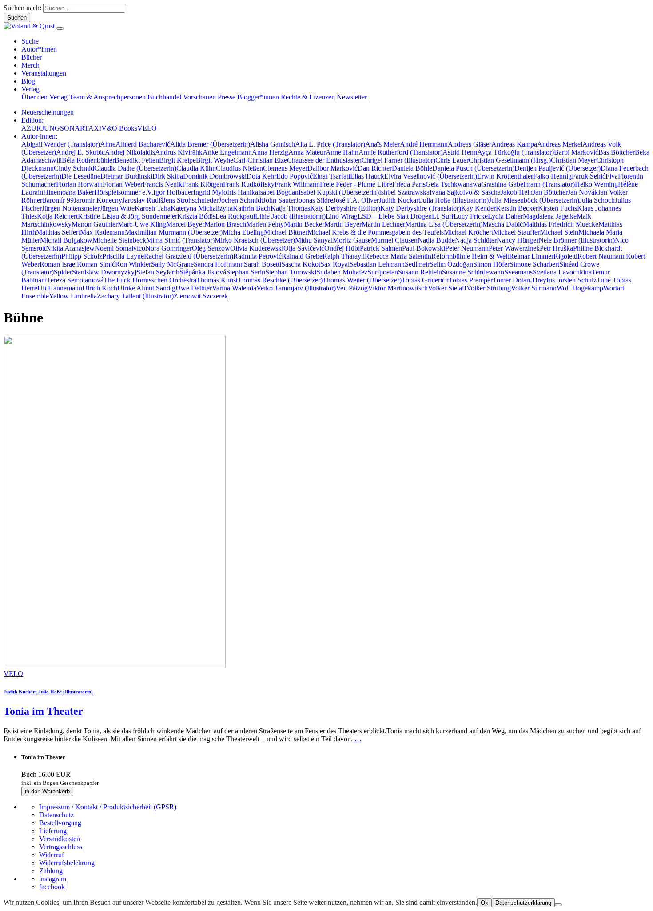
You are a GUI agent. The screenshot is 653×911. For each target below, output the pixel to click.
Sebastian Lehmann (377, 264)
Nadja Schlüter (476, 240)
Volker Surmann (534, 288)
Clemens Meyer (285, 168)
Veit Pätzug (352, 288)
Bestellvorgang (60, 823)
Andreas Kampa (514, 144)
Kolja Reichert (57, 216)
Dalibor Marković (332, 168)
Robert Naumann (601, 256)
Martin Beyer (343, 224)
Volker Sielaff (447, 288)
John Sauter (279, 200)
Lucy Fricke (471, 216)
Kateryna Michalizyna (202, 208)
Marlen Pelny (265, 224)
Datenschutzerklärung (523, 902)
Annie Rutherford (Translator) (400, 152)
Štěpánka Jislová (202, 272)
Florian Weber (123, 184)
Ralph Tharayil (344, 256)
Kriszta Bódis (196, 216)
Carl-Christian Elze (260, 160)
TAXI (92, 128)
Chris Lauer (452, 160)
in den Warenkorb (47, 791)
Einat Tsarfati (331, 176)
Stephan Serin (245, 272)
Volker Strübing (488, 288)
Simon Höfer (491, 264)
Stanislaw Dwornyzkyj (104, 272)
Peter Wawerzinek (514, 248)
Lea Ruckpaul (235, 216)
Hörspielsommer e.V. (123, 192)
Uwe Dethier (193, 288)
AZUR (31, 128)
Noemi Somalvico (120, 248)
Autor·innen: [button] (39, 136)
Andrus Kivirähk (179, 152)
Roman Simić (96, 264)
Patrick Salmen (381, 248)
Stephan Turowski (290, 272)
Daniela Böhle (412, 168)
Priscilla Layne (123, 256)
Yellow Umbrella (73, 296)
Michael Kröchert (468, 232)
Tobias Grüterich (425, 280)
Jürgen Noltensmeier (71, 208)
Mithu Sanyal (314, 240)
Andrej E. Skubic (80, 152)
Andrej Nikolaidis (130, 152)
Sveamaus (518, 272)
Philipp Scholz (81, 256)
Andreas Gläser (469, 144)
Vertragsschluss (60, 847)
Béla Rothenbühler (88, 160)
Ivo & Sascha (482, 192)
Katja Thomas (290, 208)
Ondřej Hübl (342, 248)
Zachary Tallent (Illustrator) (135, 296)
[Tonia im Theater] (115, 665)
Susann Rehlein (420, 272)
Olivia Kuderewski (256, 248)
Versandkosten (59, 839)
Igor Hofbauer (173, 192)
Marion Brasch (225, 224)
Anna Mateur (307, 152)
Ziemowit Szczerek (201, 296)
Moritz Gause (352, 240)
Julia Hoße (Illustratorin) (454, 200)
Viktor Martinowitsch (398, 288)
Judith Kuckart (399, 200)
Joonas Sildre (314, 200)
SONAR (72, 128)
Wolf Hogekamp (580, 288)
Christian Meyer (573, 160)
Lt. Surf (443, 216)
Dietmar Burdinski (126, 176)
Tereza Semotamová (75, 280)
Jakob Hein (517, 192)
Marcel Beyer (185, 224)
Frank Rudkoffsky (249, 184)
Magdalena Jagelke (550, 216)
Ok (484, 902)
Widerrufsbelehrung (67, 863)
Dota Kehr (261, 176)
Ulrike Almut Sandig (146, 288)
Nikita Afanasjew (70, 248)
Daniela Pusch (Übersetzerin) (473, 168)
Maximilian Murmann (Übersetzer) (174, 232)
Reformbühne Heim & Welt (470, 256)
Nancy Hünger (517, 240)
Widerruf (51, 855)
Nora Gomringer (168, 248)
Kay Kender (478, 208)
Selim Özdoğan (451, 264)
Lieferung (53, 831)
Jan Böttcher (550, 192)
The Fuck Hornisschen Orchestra (150, 280)
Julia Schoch (597, 200)
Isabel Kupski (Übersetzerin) (339, 192)
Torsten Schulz (576, 280)
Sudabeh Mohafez (341, 272)
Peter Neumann (467, 248)
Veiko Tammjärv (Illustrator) (296, 288)
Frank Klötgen (202, 184)
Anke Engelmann (227, 152)
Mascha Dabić (502, 224)
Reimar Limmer (531, 256)
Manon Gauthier (95, 224)
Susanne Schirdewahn (473, 272)
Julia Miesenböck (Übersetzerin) (534, 200)
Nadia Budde (436, 240)
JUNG (50, 128)
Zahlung (51, 871)
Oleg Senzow (211, 248)
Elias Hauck (367, 176)
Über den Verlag (44, 97)
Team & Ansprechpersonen (107, 97)
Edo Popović (294, 176)
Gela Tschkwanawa (453, 184)
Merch (30, 65)
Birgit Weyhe (214, 160)
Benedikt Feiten (137, 160)
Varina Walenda (234, 288)
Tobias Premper (471, 280)
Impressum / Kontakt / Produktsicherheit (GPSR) (107, 807)
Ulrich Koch (99, 288)
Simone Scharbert (534, 264)
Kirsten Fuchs (557, 208)
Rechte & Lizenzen (308, 97)
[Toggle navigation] (60, 28)
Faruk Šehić (588, 176)
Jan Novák (583, 192)
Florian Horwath (79, 184)
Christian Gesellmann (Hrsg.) (510, 160)
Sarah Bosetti (262, 264)
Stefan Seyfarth (157, 272)
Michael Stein (559, 232)
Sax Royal (335, 264)
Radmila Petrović (257, 256)
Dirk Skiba (167, 176)
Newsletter (352, 97)
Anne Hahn (342, 152)
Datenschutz (56, 815)
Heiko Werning (596, 184)
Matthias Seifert (58, 232)
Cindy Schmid (74, 168)
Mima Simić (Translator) (180, 240)
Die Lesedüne (80, 176)
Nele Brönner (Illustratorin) (576, 240)
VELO (147, 128)
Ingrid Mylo (210, 192)
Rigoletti (565, 256)
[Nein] (558, 904)
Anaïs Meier (382, 144)
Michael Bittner (285, 232)
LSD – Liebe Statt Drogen (395, 216)
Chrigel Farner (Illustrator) (398, 160)
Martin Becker (304, 224)
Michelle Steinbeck (119, 240)
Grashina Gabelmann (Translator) (528, 184)
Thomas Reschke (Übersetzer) (280, 280)
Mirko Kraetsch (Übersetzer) (255, 240)
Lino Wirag (342, 216)
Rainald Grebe (302, 256)
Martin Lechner (383, 224)
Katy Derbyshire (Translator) (420, 208)
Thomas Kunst (217, 280)
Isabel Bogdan (278, 192)
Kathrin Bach (252, 208)
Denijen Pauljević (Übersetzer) (557, 168)
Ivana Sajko (446, 192)
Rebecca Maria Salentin (398, 256)
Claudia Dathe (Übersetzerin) (135, 168)
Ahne (107, 144)
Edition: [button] (32, 120)
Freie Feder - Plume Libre (356, 184)
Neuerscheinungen (47, 112)
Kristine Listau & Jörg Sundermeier (127, 216)
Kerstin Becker (517, 208)
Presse (226, 97)
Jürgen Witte (117, 208)
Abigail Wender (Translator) (60, 144)
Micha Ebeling (243, 232)
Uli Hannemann (59, 288)
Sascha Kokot (300, 264)
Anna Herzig (270, 152)
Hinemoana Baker (68, 192)
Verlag (30, 89)
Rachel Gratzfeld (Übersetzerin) (188, 256)
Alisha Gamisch (272, 144)
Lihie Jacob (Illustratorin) (290, 216)
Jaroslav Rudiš (142, 200)
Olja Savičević (303, 248)
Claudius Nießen (239, 168)
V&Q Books (119, 128)
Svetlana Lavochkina (562, 272)
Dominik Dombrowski (215, 176)
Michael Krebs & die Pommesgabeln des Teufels (375, 232)
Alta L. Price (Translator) (330, 144)
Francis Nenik (162, 184)
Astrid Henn (459, 152)
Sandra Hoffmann (219, 264)
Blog (28, 81)
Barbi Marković (576, 152)
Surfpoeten (382, 272)
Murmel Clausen (394, 240)
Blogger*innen (258, 97)
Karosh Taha (153, 208)
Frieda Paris (409, 184)
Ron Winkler (133, 264)
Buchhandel (164, 97)
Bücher (31, 57)
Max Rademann (102, 232)
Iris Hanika (242, 192)
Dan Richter (375, 168)
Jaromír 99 (59, 200)
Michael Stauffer (516, 232)
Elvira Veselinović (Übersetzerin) (430, 176)
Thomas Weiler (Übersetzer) (362, 280)
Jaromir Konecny (98, 200)
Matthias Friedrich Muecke (560, 224)
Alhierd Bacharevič (142, 144)
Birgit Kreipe (177, 160)
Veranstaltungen (43, 73)
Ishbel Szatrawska (404, 192)
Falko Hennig (552, 176)
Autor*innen (39, 49)
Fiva (611, 176)
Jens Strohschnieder (191, 200)
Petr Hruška (556, 248)
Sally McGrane (172, 264)
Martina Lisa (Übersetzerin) (443, 224)
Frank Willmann (297, 184)
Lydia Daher (505, 216)
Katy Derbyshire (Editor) (345, 208)
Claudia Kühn (196, 168)
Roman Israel (58, 264)
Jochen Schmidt (241, 200)
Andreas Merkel (559, 144)
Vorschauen (199, 97)
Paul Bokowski (423, 248)
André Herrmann (424, 144)
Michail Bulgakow (66, 240)
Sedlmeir (417, 264)
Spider (63, 272)
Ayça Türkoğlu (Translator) (515, 152)
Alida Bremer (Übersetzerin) (210, 144)
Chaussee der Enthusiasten (324, 160)
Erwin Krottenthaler (505, 176)
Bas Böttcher (616, 152)
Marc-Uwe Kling (142, 224)
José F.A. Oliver (356, 200)
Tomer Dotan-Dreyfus (524, 280)
